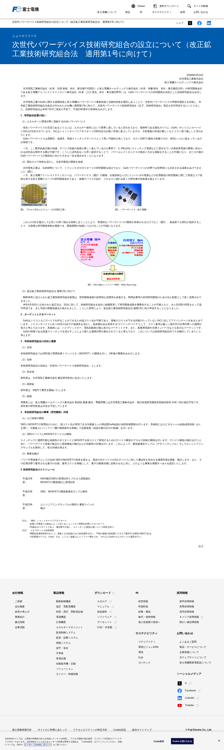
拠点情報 (20, 622)
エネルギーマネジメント (69, 627)
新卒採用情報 (187, 601)
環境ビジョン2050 (148, 647)
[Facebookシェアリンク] (198, 23)
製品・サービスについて (193, 647)
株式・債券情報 (146, 617)
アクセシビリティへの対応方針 (90, 729)
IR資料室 (143, 606)
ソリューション (64, 669)
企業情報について (189, 652)
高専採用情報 (187, 606)
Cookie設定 (119, 729)
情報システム (63, 643)
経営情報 (143, 601)
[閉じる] (219, 740)
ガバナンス (144, 662)
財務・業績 (144, 611)
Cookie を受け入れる (182, 741)
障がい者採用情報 (189, 622)
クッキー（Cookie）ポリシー (38, 744)
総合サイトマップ (142, 729)
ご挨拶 (18, 601)
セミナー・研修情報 (67, 674)
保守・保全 (62, 648)
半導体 (59, 653)
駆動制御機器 (63, 601)
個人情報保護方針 (22, 729)
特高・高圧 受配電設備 (69, 611)
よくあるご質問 (188, 642)
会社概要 (20, 606)
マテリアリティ (146, 642)
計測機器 (61, 622)
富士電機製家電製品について (195, 662)
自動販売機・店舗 (66, 663)
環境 (140, 652)
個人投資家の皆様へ (149, 622)
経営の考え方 (22, 611)
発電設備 (61, 658)
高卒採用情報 (187, 611)
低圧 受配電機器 (66, 606)
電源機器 (61, 617)
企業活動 (20, 627)
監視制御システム (66, 632)
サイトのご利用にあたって (52, 729)
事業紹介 (20, 617)
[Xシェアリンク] (189, 23)
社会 (140, 657)
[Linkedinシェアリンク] (208, 23)
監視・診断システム (67, 637)
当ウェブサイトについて (193, 657)
